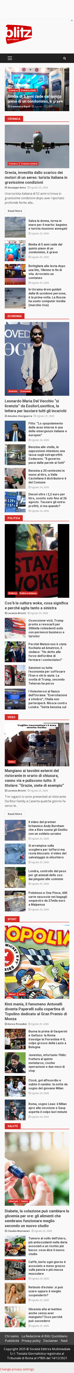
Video (12, 761)
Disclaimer (50, 1341)
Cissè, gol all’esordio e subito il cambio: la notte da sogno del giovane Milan (15, 1086)
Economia (25, 391)
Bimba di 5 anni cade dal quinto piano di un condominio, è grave (15, 250)
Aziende (13, 391)
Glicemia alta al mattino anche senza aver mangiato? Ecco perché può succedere (15, 1316)
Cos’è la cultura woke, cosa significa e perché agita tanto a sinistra (34, 96)
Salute (24, 1201)
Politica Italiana (28, 85)
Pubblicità (12, 1341)
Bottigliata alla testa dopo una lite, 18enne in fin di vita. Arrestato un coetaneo (15, 274)
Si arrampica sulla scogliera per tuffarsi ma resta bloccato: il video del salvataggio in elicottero (15, 853)
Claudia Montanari (19, 1231)
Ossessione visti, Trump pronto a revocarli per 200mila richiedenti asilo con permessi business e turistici (15, 628)
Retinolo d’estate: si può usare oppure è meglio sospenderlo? (15, 1293)
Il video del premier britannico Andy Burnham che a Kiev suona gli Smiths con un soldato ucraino (15, 830)
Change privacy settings (17, 1369)
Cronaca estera (29, 163)
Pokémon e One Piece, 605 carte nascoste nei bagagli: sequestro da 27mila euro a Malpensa (15, 901)
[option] (37, 89)
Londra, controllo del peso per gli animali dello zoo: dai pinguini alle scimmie (15, 877)
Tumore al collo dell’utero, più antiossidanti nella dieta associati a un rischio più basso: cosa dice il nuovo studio (15, 1246)
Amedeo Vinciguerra (20, 416)
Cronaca (13, 163)
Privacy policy (31, 1341)
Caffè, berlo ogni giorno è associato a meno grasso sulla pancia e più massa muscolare (15, 1269)
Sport (22, 994)
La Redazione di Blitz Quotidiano (44, 1336)
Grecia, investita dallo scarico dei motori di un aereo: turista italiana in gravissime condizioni (37, 146)
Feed (64, 1341)
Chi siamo (12, 1336)
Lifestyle (13, 1201)
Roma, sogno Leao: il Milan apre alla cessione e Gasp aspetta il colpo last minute (15, 1110)
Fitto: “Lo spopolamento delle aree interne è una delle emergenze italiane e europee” (15, 431)
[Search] (64, 58)
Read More (15, 211)
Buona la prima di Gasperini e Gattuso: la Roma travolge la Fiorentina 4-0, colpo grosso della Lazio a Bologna (15, 1039)
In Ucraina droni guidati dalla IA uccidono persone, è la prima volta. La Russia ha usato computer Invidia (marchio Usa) (15, 298)
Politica (13, 85)
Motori (12, 994)
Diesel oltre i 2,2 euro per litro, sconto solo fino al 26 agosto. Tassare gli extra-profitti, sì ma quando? (15, 502)
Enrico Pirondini (17, 1024)
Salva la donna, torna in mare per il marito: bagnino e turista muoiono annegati (15, 227)
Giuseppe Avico (17, 187)
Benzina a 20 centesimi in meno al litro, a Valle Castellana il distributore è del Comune (15, 478)
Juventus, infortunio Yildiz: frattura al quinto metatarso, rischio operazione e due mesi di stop (15, 1062)
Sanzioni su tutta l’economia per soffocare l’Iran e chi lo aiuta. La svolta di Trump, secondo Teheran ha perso (15, 675)
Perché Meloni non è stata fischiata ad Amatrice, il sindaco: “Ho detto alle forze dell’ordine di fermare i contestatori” (15, 651)
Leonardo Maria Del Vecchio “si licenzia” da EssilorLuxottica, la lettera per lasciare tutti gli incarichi (37, 359)
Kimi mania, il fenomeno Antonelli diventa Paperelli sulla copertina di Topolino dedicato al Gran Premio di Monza (37, 962)
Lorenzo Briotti (19, 106)
